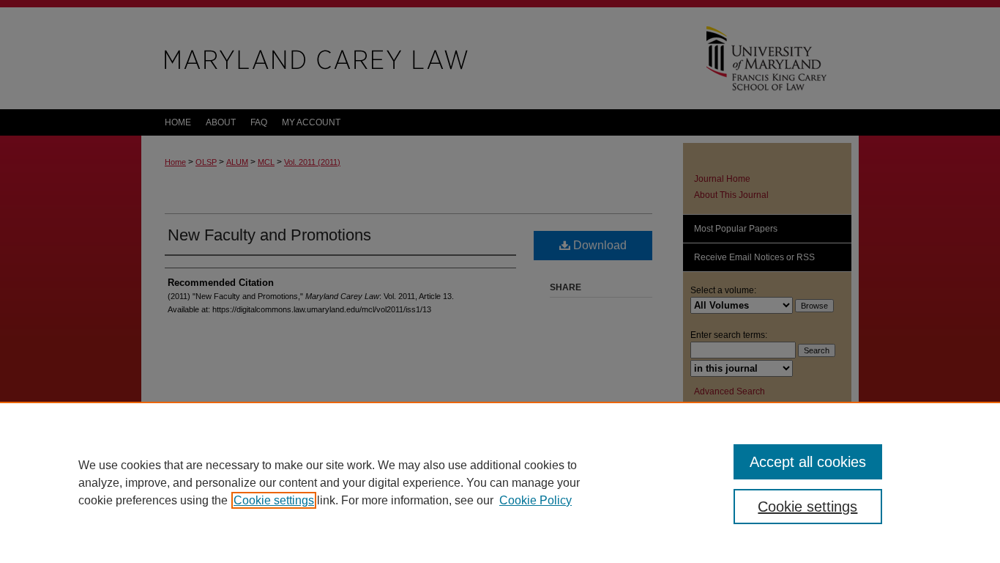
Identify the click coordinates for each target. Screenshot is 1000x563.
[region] (500, 482)
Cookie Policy (535, 500)
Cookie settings (274, 500)
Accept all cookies (808, 462)
